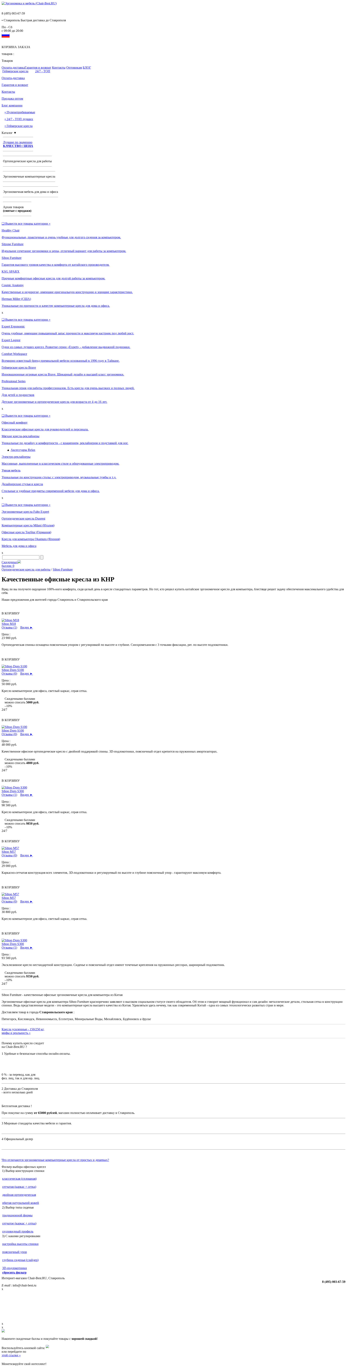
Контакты (58, 67)
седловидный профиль (17, 1231)
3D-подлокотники (14, 1268)
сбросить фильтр (14, 1272)
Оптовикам (74, 67)
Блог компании (12, 105)
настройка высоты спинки (20, 1244)
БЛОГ (87, 67)
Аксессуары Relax (23, 450)
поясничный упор (14, 1252)
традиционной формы (17, 1215)
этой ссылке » (11, 1355)
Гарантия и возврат (38, 67)
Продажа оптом (12, 98)
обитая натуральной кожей (20, 1203)
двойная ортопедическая (19, 1194)
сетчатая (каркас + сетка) (19, 1186)
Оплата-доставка (13, 67)
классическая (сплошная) (19, 1178)
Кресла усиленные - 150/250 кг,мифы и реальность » (23, 1031)
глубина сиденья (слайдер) (20, 1260)
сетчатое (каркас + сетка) (19, 1223)
